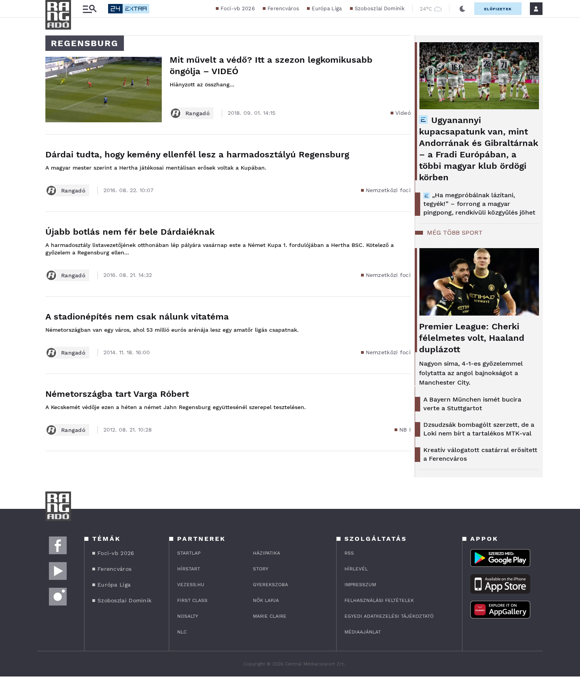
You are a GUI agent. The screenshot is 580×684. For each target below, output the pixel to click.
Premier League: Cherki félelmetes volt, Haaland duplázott (471, 337)
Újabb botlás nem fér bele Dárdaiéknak (130, 232)
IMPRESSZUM (360, 584)
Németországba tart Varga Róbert (117, 394)
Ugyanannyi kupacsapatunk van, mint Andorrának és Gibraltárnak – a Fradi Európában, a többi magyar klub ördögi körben (478, 148)
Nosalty (187, 616)
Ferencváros (283, 8)
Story (260, 569)
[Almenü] (89, 9)
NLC (182, 632)
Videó (403, 113)
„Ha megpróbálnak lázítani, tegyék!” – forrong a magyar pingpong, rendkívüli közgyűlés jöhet (479, 203)
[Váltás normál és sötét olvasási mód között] (462, 8)
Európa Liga (327, 8)
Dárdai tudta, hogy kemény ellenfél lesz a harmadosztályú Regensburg (197, 154)
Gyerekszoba (270, 584)
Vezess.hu (190, 584)
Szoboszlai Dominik (379, 8)
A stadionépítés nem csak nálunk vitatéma (137, 316)
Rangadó (197, 113)
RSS (349, 553)
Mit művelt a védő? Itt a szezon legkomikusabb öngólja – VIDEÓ (271, 65)
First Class (192, 600)
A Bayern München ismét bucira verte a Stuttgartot (472, 404)
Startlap (188, 553)
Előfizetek (498, 9)
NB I (405, 429)
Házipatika (266, 553)
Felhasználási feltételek (379, 600)
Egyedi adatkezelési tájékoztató (389, 616)
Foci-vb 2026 (238, 8)
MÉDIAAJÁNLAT (362, 632)
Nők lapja (266, 600)
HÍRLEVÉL (356, 569)
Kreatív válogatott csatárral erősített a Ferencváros (480, 454)
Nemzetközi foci (388, 190)
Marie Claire (269, 616)
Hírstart (188, 569)
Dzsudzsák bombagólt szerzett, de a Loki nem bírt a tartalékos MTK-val (478, 429)
